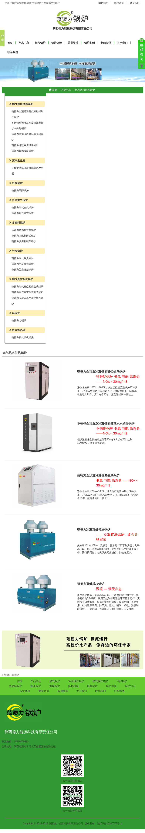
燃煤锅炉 (54, 686)
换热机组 (73, 686)
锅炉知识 (130, 686)
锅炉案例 (89, 42)
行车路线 (119, 691)
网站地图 (103, 3)
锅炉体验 (56, 42)
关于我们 (122, 42)
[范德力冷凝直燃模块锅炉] (37, 539)
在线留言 (119, 3)
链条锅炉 (92, 686)
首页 (54, 90)
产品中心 (24, 42)
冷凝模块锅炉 (76, 681)
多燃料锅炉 (15, 686)
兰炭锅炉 (35, 686)
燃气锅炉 (40, 42)
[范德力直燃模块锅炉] (37, 593)
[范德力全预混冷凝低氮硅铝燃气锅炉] (37, 380)
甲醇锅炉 (122, 681)
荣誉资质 (73, 42)
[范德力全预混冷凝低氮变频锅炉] (37, 485)
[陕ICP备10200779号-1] (109, 823)
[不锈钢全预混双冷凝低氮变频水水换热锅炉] (37, 432)
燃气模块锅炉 (100, 681)
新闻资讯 (106, 42)
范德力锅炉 (15, 675)
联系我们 (135, 3)
